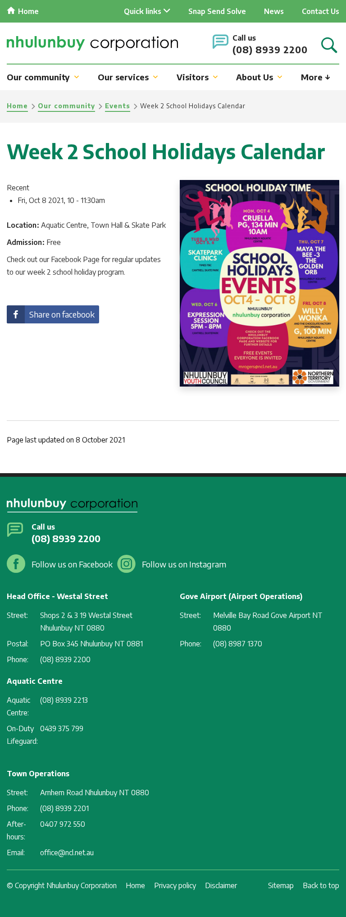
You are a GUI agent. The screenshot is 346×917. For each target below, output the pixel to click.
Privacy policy (175, 885)
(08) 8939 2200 (270, 49)
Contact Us (320, 11)
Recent (18, 187)
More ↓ (316, 77)
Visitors (193, 77)
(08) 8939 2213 (64, 700)
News (274, 11)
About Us (254, 77)
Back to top (321, 885)
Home (28, 11)
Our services (123, 77)
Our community (38, 77)
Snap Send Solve (217, 11)
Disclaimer (221, 885)
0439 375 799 (61, 728)
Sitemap (281, 885)
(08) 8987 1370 (237, 643)
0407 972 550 (62, 824)
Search (329, 45)
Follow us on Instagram (184, 564)
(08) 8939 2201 (64, 808)
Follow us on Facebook (72, 564)
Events (117, 106)
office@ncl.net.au (67, 852)
